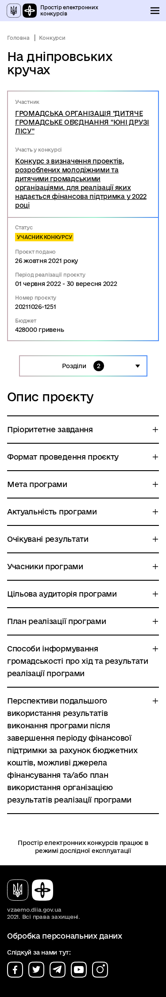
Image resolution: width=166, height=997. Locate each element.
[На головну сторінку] (33, 890)
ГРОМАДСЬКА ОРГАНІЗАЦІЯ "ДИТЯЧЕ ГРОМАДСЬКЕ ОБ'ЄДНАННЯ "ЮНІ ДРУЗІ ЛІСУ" (82, 122)
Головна (18, 38)
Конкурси (52, 38)
